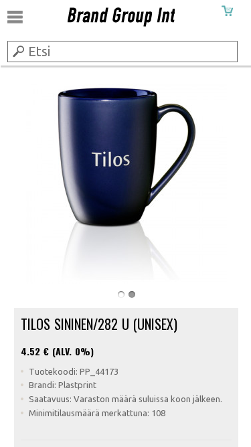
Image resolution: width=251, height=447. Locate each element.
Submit (17, 50)
